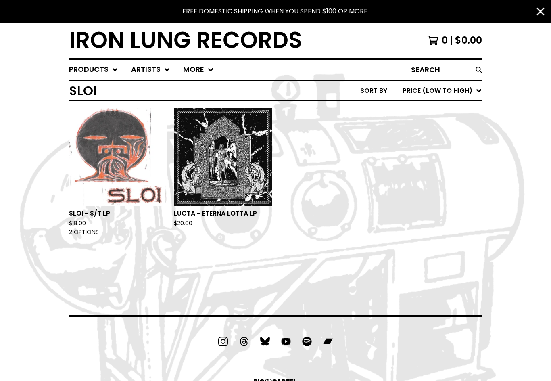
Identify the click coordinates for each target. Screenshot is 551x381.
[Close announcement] (540, 11)
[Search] (478, 70)
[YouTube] (286, 341)
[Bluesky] (265, 341)
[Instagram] (223, 341)
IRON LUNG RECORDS (185, 40)
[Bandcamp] (327, 341)
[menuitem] (93, 70)
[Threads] (244, 341)
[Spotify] (306, 341)
